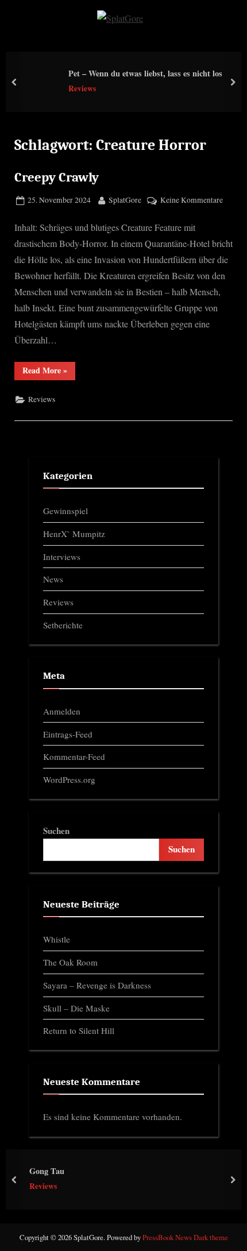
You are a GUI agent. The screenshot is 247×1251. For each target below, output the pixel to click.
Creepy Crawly (56, 177)
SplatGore (125, 199)
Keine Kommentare (191, 200)
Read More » (48, 372)
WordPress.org (69, 779)
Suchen (56, 830)
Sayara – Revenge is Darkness (97, 985)
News (53, 579)
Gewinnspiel (65, 510)
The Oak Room (70, 962)
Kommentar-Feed (74, 756)
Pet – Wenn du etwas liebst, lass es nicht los (145, 73)
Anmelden (61, 711)
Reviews (82, 89)
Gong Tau (46, 1171)
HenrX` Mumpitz (74, 533)
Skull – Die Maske (76, 1008)
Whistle (56, 939)
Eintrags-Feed (67, 734)
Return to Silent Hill (78, 1030)
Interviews (61, 556)
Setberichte (63, 625)
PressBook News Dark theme (185, 1237)
